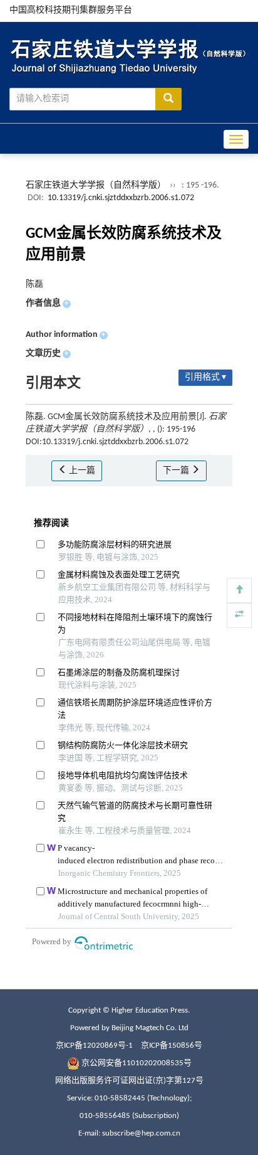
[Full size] (239, 615)
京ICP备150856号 (171, 1045)
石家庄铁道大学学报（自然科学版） (96, 185)
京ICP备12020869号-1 (94, 1045)
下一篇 (177, 471)
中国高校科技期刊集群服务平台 (70, 10)
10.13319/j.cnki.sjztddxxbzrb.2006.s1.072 (121, 198)
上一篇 (81, 471)
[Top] (239, 590)
